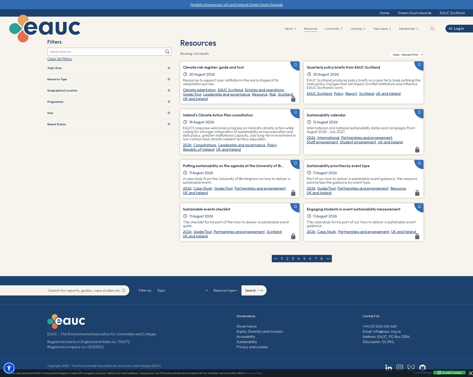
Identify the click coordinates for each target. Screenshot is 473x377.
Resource (260, 94)
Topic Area (54, 68)
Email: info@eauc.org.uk (382, 331)
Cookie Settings (422, 372)
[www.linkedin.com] (388, 368)
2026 (187, 145)
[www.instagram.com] (400, 368)
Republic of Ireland (198, 149)
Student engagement (358, 142)
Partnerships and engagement (366, 137)
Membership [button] (407, 28)
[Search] (167, 52)
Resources (310, 28)
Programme (55, 101)
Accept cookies (452, 372)
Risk (272, 94)
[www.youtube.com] (422, 368)
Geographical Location (62, 90)
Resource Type (57, 79)
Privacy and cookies (252, 347)
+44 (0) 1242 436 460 (380, 326)
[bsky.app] (411, 368)
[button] (9, 368)
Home (384, 13)
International (328, 137)
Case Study (202, 188)
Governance (246, 326)
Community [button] (332, 28)
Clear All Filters (59, 58)
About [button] (289, 28)
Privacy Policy (254, 373)
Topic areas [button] (380, 28)
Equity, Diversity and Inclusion (259, 331)
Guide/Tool (192, 94)
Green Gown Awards (414, 13)
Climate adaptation (199, 89)
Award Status (56, 124)
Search (250, 290)
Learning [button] (357, 28)
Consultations (204, 145)
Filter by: (145, 290)
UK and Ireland (388, 93)
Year (50, 113)
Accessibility (245, 336)
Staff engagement (322, 142)
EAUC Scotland (452, 13)
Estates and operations (264, 89)
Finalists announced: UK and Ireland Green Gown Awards (236, 4)
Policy (338, 93)
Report (351, 93)
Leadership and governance (226, 94)
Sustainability (246, 341)
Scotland (285, 94)
